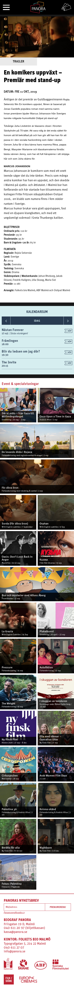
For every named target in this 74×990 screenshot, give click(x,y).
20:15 (5, 365)
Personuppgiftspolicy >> (14, 913)
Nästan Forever (13, 330)
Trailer (18, 61)
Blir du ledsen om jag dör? (21, 351)
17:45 (5, 333)
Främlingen (10, 341)
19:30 (5, 354)
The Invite (9, 362)
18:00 (5, 344)
